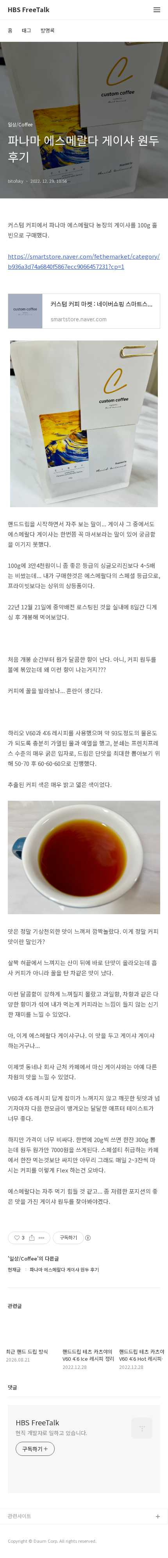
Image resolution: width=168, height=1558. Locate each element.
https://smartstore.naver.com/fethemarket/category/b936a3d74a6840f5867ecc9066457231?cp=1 (84, 261)
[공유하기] (32, 1238)
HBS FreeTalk (29, 10)
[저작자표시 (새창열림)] (87, 1238)
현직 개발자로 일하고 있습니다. (51, 1433)
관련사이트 (19, 1516)
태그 (26, 30)
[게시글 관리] (41, 1238)
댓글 (12, 1387)
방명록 (48, 30)
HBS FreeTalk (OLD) (31, 1529)
